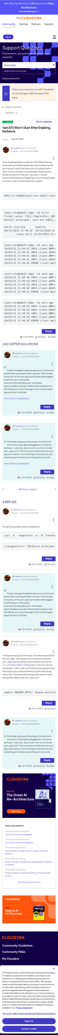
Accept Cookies (29, 1029)
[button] (53, 157)
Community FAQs (13, 951)
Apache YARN (17, 139)
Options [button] (9, 112)
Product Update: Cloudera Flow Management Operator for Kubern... (28, 863)
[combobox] (29, 71)
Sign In (8, 37)
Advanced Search (11, 78)
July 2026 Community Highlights (18, 834)
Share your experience (25, 89)
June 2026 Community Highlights (19, 842)
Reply (48, 331)
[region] (29, 999)
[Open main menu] (54, 37)
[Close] (54, 968)
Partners (35, 24)
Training (23, 24)
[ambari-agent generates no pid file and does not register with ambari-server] (55, 489)
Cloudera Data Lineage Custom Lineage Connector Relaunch (26, 852)
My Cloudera (10, 958)
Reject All (29, 1021)
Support (48, 24)
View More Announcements (29, 882)
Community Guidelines (17, 945)
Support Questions (13, 107)
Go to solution (44, 121)
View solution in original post (16, 398)
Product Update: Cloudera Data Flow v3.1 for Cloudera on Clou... (28, 874)
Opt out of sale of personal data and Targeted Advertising (29, 1013)
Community (8, 24)
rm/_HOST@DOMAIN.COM (14, 665)
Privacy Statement (24, 1007)
